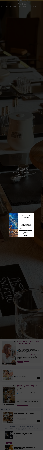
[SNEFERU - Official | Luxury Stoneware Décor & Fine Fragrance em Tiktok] (26, 235)
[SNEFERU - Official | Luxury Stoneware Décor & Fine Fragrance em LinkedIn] (27, 235)
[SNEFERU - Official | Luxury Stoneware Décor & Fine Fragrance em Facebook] (24, 235)
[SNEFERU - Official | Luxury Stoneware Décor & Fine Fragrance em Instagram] (25, 235)
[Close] (32, 213)
